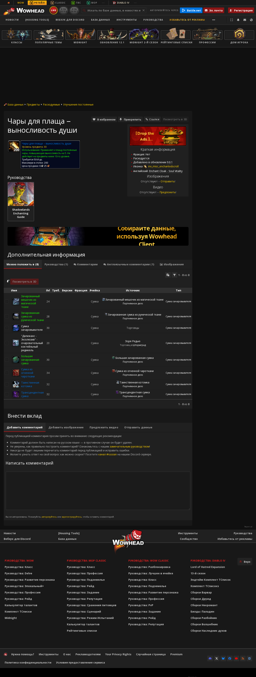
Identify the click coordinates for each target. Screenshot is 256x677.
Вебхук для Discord (70, 19)
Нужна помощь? (22, 654)
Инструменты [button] (127, 19)
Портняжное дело (133, 303)
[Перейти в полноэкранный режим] (231, 20)
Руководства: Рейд (18, 599)
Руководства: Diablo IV (208, 560)
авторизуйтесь (49, 516)
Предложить (167, 192)
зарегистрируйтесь (72, 516)
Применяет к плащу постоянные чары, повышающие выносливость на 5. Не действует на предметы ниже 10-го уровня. (49, 153)
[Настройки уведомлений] (238, 20)
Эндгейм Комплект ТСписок (211, 579)
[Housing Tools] (68, 533)
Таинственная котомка (30, 384)
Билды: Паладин (202, 611)
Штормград (139, 345)
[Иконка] (14, 146)
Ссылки (154, 119)
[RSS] (243, 658)
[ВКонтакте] (249, 658)
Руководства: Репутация (84, 599)
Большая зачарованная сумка (30, 359)
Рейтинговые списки (82, 630)
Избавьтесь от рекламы (187, 19)
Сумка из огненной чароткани (28, 372)
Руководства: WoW (19, 560)
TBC (78, 2)
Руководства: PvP (140, 605)
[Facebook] (230, 658)
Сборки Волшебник (204, 624)
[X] (216, 658)
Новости (12, 19)
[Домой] (25, 10)
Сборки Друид (201, 599)
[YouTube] (236, 658)
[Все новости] (9, 3)
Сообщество (189, 539)
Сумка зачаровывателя (178, 301)
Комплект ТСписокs (205, 586)
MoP (94, 2)
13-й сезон (198, 573)
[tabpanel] (98, 339)
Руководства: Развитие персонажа (30, 579)
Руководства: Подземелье (86, 579)
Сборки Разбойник (204, 618)
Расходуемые (51, 104)
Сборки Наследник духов (209, 630)
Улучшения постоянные (78, 104)
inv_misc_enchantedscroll (163, 166)
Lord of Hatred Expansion (208, 567)
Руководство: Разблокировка (149, 567)
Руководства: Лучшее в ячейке (150, 573)
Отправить (168, 181)
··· (103, 2)
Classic (60, 2)
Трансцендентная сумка (134, 392)
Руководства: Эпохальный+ (24, 586)
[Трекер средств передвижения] (98, 236)
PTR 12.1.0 (63, 10)
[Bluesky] (223, 658)
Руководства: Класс (19, 567)
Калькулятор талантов (21, 605)
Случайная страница (151, 654)
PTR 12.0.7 (74, 10)
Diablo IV (123, 2)
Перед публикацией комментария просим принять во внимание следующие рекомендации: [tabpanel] (79, 476)
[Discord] (210, 658)
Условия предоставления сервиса (80, 662)
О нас (67, 654)
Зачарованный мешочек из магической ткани (30, 301)
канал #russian (107, 454)
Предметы (33, 104)
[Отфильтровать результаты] (174, 275)
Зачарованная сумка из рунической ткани (134, 314)
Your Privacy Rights (118, 654)
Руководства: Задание (83, 592)
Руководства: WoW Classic (148, 560)
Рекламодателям (88, 654)
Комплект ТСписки (18, 611)
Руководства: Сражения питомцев (91, 605)
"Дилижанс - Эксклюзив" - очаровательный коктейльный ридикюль (32, 343)
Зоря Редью (132, 341)
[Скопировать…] (168, 275)
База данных (100, 19)
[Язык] (251, 20)
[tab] (23, 264)
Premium (176, 654)
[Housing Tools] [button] (37, 19)
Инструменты (188, 533)
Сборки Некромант (204, 605)
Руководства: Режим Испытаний (90, 618)
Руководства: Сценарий (84, 611)
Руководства (153, 19)
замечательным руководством (129, 446)
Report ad (248, 527)
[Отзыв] (245, 20)
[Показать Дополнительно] (214, 20)
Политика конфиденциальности (28, 662)
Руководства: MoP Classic (86, 560)
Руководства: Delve (18, 573)
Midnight (11, 618)
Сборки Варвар (201, 592)
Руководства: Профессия (22, 592)
